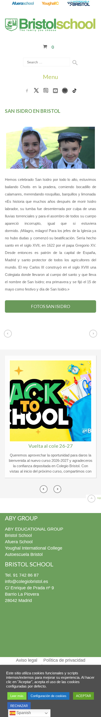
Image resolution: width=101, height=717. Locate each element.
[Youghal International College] (50, 3)
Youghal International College (33, 548)
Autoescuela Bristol (24, 554)
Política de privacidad (64, 660)
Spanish (23, 713)
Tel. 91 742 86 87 (22, 575)
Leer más (17, 696)
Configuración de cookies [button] (48, 696)
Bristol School (18, 535)
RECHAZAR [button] (19, 706)
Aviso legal (26, 660)
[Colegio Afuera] (22, 3)
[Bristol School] (50, 28)
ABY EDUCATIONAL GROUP (34, 529)
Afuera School (19, 541)
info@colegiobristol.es (26, 581)
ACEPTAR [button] (83, 696)
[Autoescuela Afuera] (78, 3)
